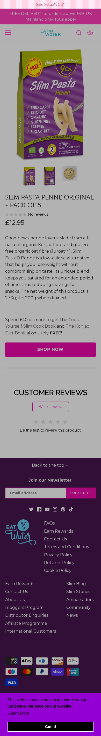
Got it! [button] (50, 727)
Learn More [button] (18, 713)
